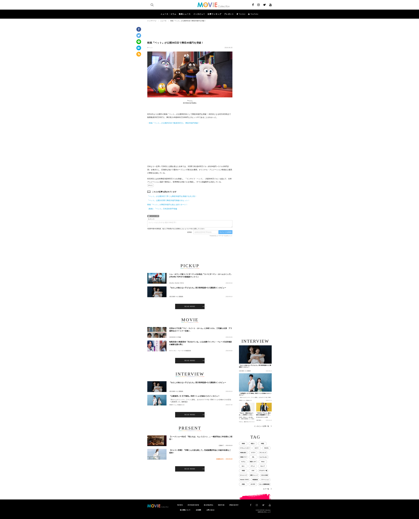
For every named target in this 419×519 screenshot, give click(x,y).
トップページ (151, 21)
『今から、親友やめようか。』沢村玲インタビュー (246, 414)
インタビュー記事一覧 (261, 426)
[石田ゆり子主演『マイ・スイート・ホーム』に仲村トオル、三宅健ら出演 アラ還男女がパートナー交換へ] (157, 332)
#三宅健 (178, 337)
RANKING (208, 505)
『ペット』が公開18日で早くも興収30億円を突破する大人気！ (172, 196)
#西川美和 (172, 296)
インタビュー (199, 14)
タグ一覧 (266, 489)
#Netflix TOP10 (179, 283)
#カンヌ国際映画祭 (264, 484)
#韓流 (262, 443)
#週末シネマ (253, 461)
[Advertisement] (190, 31)
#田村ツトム (173, 404)
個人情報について (185, 510)
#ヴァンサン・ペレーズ (176, 350)
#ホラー (257, 448)
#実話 (243, 484)
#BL (253, 457)
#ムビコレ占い (263, 457)
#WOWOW (172, 337)
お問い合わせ (210, 510)
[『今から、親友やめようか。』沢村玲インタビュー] (246, 407)
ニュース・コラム (168, 14)
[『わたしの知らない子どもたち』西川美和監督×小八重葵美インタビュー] (157, 291)
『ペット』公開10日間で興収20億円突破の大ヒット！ (168, 200)
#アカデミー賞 (263, 470)
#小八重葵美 (179, 296)
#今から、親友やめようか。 (246, 421)
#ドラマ (253, 452)
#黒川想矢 (258, 420)
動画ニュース (185, 14)
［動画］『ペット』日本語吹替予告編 (162, 209)
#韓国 (243, 470)
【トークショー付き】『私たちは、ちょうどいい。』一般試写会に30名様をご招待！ (200, 438)
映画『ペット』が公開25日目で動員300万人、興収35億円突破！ (174, 123)
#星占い (253, 443)
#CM (253, 470)
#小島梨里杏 (187, 350)
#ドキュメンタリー (245, 448)
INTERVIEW (193, 505)
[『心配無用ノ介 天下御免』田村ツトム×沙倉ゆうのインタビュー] (157, 400)
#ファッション (265, 479)
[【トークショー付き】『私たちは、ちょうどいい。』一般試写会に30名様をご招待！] (157, 440)
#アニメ (253, 466)
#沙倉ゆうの (180, 404)
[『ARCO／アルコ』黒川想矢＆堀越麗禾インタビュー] (264, 407)
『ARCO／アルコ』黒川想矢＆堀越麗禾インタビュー (263, 414)
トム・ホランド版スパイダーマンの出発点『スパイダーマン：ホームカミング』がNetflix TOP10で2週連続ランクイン (200, 275)
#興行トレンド (254, 475)
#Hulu (262, 461)
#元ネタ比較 (264, 475)
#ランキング (263, 452)
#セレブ (262, 466)
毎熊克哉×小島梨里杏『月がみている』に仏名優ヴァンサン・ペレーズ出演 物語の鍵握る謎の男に (200, 343)
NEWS (180, 505)
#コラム (243, 461)
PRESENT (234, 505)
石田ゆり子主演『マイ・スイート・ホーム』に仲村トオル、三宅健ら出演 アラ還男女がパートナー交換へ (200, 329)
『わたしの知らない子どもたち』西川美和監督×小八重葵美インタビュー (197, 288)
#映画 (243, 443)
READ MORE (190, 306)
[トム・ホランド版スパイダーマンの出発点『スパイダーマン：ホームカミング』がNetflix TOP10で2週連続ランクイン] (157, 278)
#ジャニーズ (243, 475)
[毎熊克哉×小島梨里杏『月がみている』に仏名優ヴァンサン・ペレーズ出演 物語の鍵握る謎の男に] (157, 346)
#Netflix (171, 283)
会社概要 (198, 510)
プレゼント (229, 14)
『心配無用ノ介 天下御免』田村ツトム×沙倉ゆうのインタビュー (194, 396)
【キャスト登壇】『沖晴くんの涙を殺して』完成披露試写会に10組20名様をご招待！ (200, 451)
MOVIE (221, 505)
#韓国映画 (255, 479)
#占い (243, 466)
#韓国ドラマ (243, 457)
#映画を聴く (243, 452)
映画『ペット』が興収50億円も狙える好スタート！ (167, 205)
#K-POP (253, 484)
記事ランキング (215, 14)
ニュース (163, 21)
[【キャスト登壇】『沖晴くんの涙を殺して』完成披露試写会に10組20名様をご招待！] (157, 454)
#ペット (150, 47)
